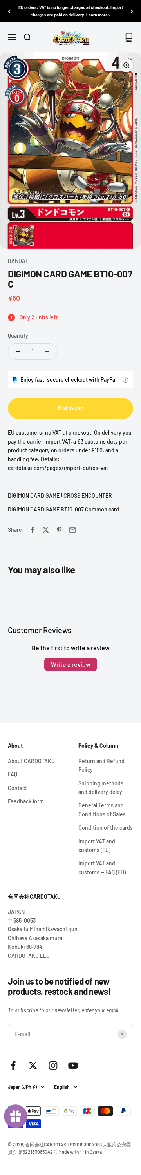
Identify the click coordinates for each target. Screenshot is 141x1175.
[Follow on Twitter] (33, 1065)
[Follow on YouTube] (73, 1065)
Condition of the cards (105, 827)
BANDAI (17, 260)
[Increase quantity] (47, 351)
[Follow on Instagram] (53, 1065)
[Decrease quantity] (18, 351)
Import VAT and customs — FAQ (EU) (102, 867)
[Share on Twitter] (45, 530)
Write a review (70, 664)
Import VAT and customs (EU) (96, 845)
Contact (17, 788)
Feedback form (26, 801)
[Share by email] (72, 530)
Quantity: (19, 335)
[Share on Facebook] (32, 530)
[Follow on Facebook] (13, 1065)
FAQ (12, 774)
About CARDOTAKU (31, 761)
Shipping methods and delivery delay (100, 787)
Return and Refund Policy (101, 765)
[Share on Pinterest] (59, 530)
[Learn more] (125, 380)
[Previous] (9, 11)
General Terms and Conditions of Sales (102, 809)
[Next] (131, 11)
